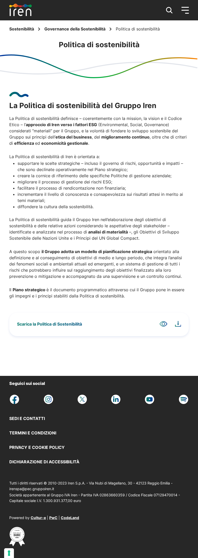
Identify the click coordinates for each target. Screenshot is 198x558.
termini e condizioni (32, 432)
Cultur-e (38, 517)
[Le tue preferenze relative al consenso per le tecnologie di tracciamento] (9, 553)
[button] (169, 10)
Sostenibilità (22, 28)
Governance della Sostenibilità (75, 28)
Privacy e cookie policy (37, 447)
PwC (53, 517)
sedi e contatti (27, 418)
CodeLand (70, 517)
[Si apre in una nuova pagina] (17, 544)
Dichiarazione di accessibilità (44, 461)
